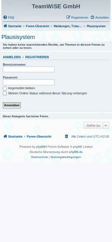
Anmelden (12, 57)
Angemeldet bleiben (21, 88)
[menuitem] (8, 17)
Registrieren (37, 57)
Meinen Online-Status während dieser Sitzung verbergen (47, 93)
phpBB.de (76, 151)
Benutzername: (14, 64)
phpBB (40, 146)
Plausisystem (18, 37)
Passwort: (10, 77)
